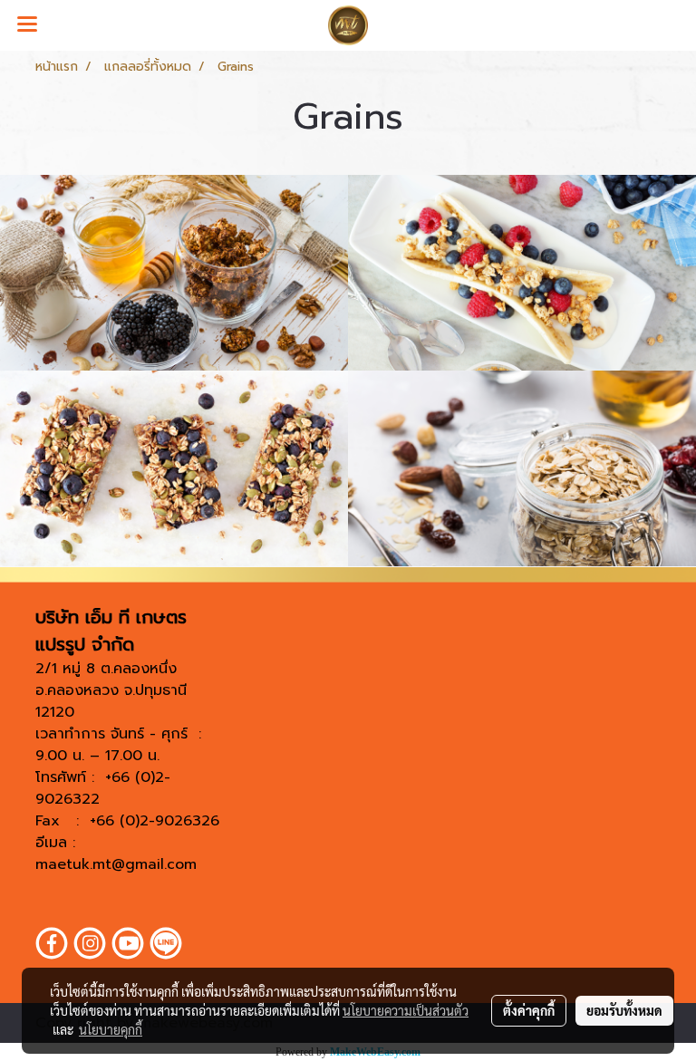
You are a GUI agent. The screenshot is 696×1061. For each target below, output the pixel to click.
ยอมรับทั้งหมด (624, 1010)
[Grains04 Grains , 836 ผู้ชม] (522, 468)
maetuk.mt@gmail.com (116, 864)
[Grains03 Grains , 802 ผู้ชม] (174, 468)
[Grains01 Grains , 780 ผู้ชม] (174, 273)
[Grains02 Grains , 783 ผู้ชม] (522, 273)
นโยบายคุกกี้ (110, 1029)
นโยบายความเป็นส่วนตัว (406, 1010)
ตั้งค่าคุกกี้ (529, 1010)
